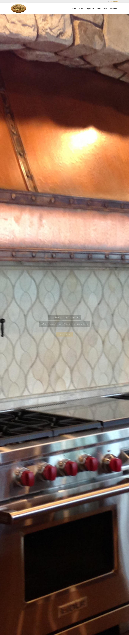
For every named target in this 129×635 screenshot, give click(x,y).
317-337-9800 (114, 1)
